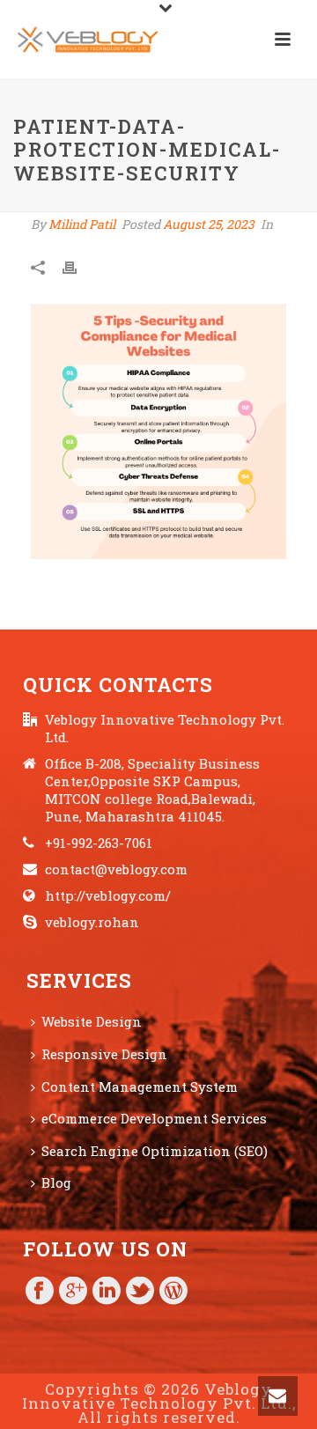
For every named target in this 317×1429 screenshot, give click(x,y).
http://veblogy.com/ (108, 895)
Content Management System (139, 1086)
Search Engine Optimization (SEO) (154, 1151)
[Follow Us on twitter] (140, 1292)
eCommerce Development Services (154, 1118)
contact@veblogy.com (116, 869)
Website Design (91, 1021)
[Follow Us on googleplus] (73, 1292)
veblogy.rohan (92, 922)
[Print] (78, 266)
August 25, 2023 (208, 224)
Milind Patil (81, 224)
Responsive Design (104, 1054)
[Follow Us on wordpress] (173, 1292)
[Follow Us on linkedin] (106, 1292)
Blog (56, 1182)
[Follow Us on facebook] (40, 1292)
